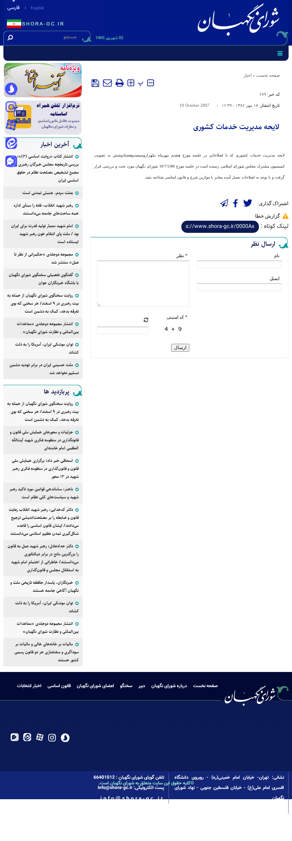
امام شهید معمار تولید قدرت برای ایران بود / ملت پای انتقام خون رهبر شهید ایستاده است (45, 234)
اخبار (248, 75)
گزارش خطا (267, 216)
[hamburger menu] (280, 53)
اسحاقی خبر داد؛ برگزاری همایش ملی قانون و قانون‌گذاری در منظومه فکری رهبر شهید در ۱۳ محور (45, 468)
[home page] (240, 21)
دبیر (141, 686)
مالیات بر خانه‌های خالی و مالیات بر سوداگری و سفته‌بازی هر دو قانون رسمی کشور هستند (46, 652)
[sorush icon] (11, 89)
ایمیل (274, 278)
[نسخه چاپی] (120, 83)
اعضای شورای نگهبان (95, 686)
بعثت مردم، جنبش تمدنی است (47, 193)
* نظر (181, 255)
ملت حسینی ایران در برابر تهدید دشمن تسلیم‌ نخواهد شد (44, 369)
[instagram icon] (11, 107)
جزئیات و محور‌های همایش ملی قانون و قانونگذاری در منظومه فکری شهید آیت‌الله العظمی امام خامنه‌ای (44, 440)
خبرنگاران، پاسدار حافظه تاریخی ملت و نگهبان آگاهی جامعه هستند (44, 586)
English (37, 7)
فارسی (13, 8)
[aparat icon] (11, 126)
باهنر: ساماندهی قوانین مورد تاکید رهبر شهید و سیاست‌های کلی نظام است (44, 493)
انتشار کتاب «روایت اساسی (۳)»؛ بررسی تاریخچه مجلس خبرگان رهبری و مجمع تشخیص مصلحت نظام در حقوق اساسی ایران (47, 168)
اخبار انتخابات (29, 686)
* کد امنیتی (177, 317)
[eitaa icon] (11, 144)
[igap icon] (11, 162)
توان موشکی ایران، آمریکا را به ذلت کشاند (47, 348)
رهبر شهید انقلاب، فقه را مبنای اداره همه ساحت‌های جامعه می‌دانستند (46, 209)
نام (276, 255)
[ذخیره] (95, 83)
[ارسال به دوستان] (107, 83)
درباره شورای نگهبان (169, 686)
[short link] (220, 227)
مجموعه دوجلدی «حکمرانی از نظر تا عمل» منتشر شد (46, 258)
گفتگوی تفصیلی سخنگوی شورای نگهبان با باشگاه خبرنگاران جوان (44, 279)
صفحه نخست (268, 75)
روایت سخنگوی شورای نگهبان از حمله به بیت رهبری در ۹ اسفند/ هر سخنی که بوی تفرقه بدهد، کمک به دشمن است (43, 303)
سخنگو (126, 686)
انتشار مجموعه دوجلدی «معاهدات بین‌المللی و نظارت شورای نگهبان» (48, 328)
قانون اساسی (59, 686)
